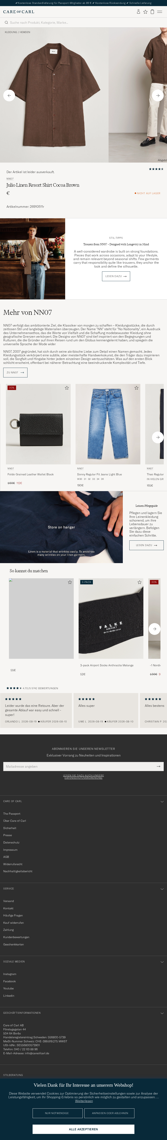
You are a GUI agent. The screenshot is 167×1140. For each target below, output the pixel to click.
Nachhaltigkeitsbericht (17, 871)
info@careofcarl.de (37, 1053)
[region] (83, 710)
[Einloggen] (138, 11)
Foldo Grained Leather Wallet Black (31, 474)
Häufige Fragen (13, 915)
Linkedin (8, 996)
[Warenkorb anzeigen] (152, 12)
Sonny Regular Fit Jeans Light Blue (99, 474)
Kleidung (11, 32)
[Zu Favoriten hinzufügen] (66, 388)
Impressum (10, 850)
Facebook (9, 981)
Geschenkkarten (13, 944)
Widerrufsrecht (12, 864)
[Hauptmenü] (160, 12)
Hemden (25, 32)
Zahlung (8, 930)
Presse (7, 835)
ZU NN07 (13, 372)
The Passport (11, 813)
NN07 (10, 178)
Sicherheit (9, 828)
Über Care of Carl (14, 821)
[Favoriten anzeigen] (145, 12)
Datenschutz (11, 842)
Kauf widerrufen (13, 923)
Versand (8, 901)
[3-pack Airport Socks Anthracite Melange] (111, 661)
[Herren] (41, 618)
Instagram (9, 974)
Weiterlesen (84, 1101)
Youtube (8, 988)
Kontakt (8, 908)
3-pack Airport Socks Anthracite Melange (106, 665)
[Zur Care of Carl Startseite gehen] (18, 11)
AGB (6, 857)
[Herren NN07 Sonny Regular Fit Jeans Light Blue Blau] (108, 424)
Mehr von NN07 (27, 312)
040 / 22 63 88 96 (26, 1049)
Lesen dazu (113, 276)
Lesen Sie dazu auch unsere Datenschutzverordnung (83, 776)
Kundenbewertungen (16, 937)
